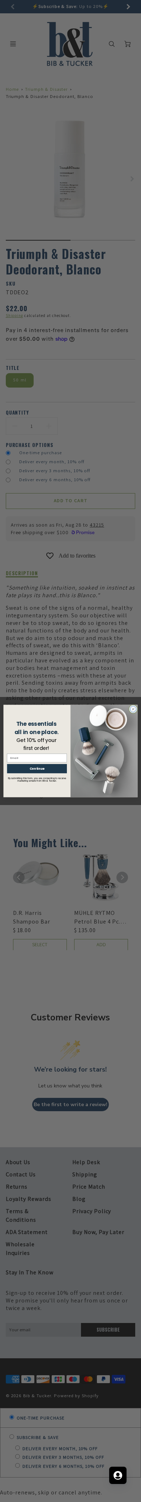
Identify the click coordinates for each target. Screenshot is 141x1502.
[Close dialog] (133, 709)
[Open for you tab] (118, 1475)
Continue (37, 768)
